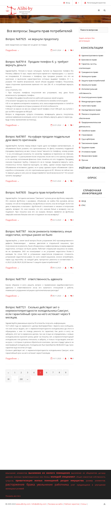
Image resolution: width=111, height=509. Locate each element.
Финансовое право (89, 156)
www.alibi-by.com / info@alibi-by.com (31, 504)
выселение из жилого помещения (49, 472)
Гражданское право (89, 72)
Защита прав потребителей (46, 192)
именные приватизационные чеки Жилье (32, 477)
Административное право (92, 55)
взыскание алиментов (16, 473)
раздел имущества (72, 480)
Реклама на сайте (55, 504)
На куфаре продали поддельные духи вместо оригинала (38, 138)
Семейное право (88, 130)
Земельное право (89, 85)
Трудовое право (88, 147)
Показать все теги (13, 496)
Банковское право (89, 59)
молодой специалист (63, 476)
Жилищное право (88, 76)
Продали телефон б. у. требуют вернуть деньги (37, 63)
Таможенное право (89, 143)
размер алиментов (95, 480)
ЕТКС (83, 205)
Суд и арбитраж (88, 139)
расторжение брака (20, 484)
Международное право (91, 101)
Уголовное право (88, 151)
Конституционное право (91, 97)
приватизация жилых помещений (37, 480)
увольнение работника (53, 484)
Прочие (84, 160)
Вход (68, 2)
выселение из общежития (84, 473)
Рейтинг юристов (71, 504)
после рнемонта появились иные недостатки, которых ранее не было (39, 233)
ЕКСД (83, 201)
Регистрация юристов (96, 2)
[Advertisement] (40, 405)
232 (21, 379)
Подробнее (12, 50)
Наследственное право (91, 110)
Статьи (83, 504)
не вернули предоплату (43, 39)
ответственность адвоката (45, 279)
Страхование (86, 135)
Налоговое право (88, 105)
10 (8, 379)
